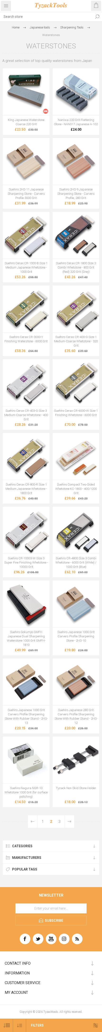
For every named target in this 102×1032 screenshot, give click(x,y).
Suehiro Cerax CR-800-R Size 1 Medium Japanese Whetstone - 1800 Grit (26, 489)
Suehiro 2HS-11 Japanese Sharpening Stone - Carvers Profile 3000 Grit (26, 194)
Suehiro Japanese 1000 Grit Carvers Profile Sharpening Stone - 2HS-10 (76, 636)
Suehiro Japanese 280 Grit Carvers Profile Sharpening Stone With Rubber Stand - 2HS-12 (76, 716)
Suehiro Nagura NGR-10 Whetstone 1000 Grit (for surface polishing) (26, 792)
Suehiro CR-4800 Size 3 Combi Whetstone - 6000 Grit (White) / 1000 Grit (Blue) (76, 562)
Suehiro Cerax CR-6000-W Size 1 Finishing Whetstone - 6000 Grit (76, 413)
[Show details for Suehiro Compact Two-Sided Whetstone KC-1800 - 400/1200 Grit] (75, 456)
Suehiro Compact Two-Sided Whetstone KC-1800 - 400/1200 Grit (76, 489)
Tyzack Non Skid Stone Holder (76, 788)
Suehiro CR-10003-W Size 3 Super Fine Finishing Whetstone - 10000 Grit (26, 562)
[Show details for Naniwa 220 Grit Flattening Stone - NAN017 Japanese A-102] (75, 91)
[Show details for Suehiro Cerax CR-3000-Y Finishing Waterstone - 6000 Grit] (26, 308)
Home (15, 27)
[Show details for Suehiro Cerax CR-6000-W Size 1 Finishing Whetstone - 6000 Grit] (75, 382)
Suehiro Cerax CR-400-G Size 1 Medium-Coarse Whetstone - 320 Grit (76, 341)
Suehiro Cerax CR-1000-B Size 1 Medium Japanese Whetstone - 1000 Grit (26, 267)
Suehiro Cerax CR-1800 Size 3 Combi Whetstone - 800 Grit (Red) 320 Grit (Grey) (76, 267)
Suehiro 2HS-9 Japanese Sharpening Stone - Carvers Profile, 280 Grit (76, 194)
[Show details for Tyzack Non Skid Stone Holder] (75, 759)
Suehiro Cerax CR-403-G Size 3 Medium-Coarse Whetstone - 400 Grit (26, 415)
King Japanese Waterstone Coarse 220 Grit (26, 122)
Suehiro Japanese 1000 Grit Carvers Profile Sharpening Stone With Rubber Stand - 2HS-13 (26, 716)
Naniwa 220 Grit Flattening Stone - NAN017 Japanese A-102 (76, 122)
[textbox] (46, 16)
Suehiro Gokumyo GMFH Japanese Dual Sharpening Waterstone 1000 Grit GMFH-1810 (26, 638)
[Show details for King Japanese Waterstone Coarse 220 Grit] (26, 91)
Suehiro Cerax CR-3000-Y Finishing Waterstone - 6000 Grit (26, 339)
